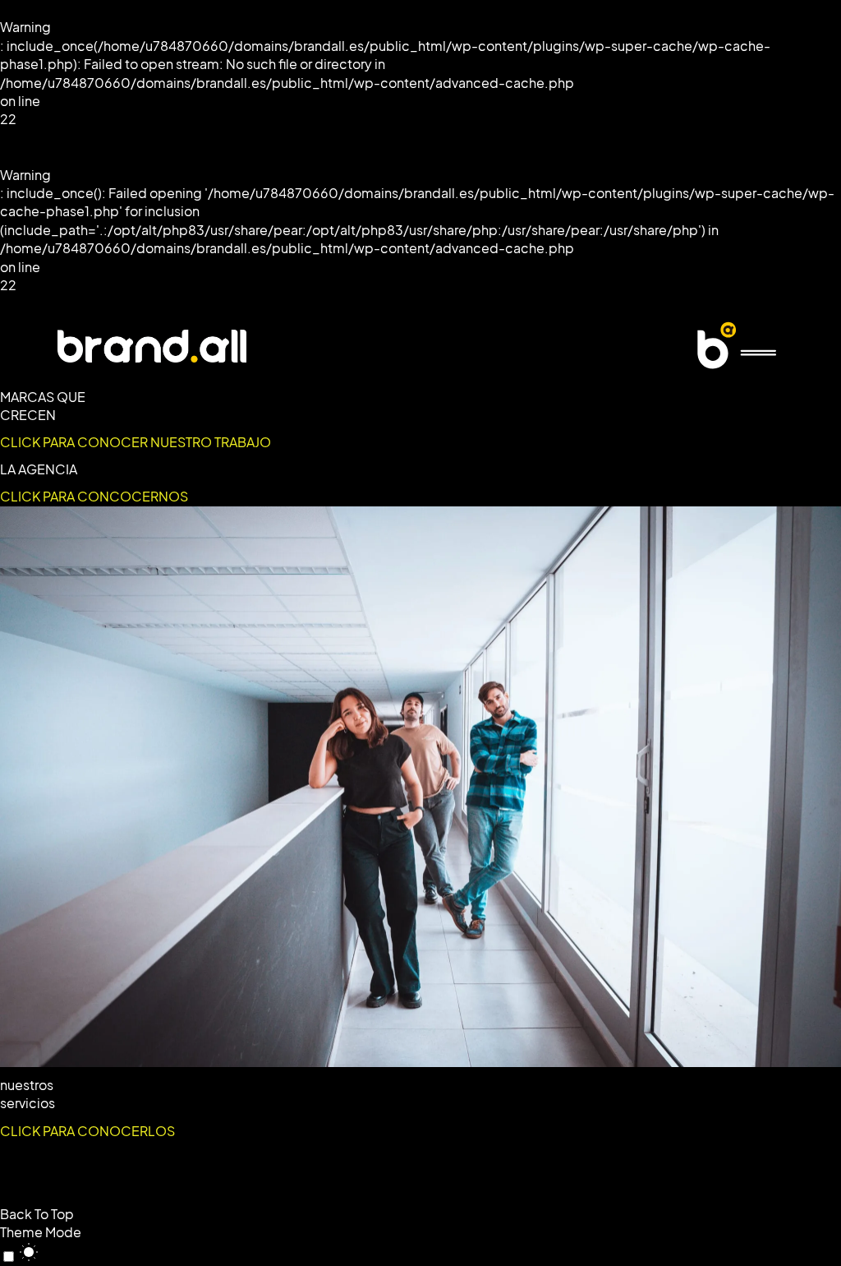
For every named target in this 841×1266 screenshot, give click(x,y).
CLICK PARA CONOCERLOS (87, 1131)
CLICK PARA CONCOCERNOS (94, 496)
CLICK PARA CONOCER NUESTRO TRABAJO (135, 442)
